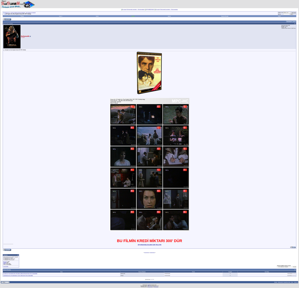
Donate (133, 16)
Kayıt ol (60, 16)
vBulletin (149, 284)
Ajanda (169, 16)
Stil (294, 21)
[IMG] (4, 263)
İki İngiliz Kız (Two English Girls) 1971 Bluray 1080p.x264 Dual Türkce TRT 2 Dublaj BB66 (20, 273)
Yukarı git (296, 282)
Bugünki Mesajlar (224, 16)
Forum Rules (5, 266)
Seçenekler (289, 21)
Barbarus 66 (7, 12)
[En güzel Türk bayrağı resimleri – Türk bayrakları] (133, 9)
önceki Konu (146, 252)
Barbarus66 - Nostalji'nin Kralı (284, 282)
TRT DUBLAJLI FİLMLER (31, 12)
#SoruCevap (150, 286)
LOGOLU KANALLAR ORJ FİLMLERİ (18, 12)
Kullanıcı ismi (280, 12)
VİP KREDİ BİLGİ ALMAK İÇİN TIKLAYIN (149, 244)
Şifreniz (279, 14)
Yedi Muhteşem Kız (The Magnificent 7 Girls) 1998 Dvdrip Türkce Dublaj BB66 (18, 275)
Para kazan (156, 286)
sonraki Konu (152, 252)
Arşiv (292, 282)
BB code (5, 261)
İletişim (275, 282)
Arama (279, 16)
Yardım (97, 16)
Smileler (4, 262)
